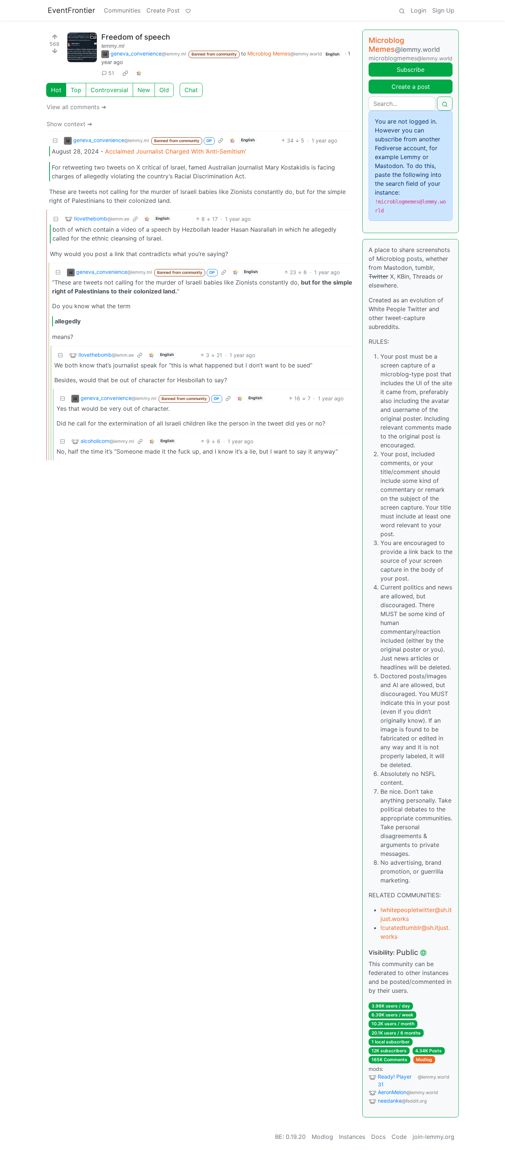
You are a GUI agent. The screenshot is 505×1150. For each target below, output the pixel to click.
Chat (191, 90)
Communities (122, 10)
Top (76, 90)
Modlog (424, 1059)
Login (418, 10)
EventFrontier (71, 10)
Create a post (411, 86)
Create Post (163, 10)
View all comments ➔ (76, 107)
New (144, 90)
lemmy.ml (112, 46)
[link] (125, 73)
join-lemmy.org (433, 1136)
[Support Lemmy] (188, 10)
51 (111, 73)
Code (399, 1136)
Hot (56, 90)
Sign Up (443, 10)
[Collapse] (55, 140)
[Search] (402, 10)
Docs (378, 1136)
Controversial (109, 90)
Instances (352, 1136)
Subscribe (410, 69)
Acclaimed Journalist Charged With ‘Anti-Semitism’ (175, 151)
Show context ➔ (69, 124)
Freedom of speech (135, 37)
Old (164, 90)
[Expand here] (82, 47)
